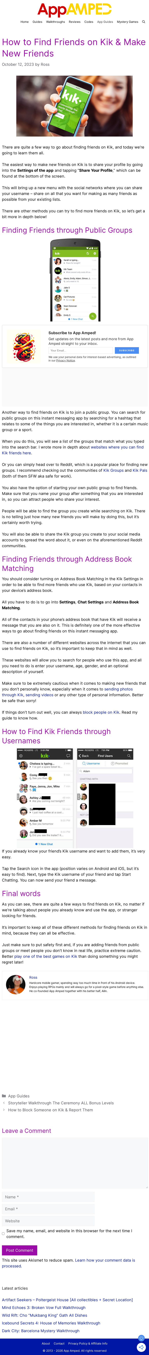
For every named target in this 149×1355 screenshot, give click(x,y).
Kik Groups (113, 470)
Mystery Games (127, 22)
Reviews (75, 22)
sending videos (39, 695)
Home (25, 22)
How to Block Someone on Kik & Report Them (50, 1110)
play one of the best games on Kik (45, 956)
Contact (59, 1343)
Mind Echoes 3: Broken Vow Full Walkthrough (44, 1307)
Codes (88, 22)
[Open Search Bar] (143, 22)
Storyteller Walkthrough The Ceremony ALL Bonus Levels (61, 1103)
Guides (37, 22)
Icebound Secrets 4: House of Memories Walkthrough (51, 1323)
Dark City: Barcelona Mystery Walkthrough (41, 1331)
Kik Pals (140, 470)
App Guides (105, 22)
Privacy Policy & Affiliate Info (87, 1343)
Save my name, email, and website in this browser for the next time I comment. (69, 1234)
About (46, 1343)
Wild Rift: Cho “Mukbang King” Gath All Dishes (44, 1315)
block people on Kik (101, 712)
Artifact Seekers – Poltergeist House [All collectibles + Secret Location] (67, 1300)
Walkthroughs (55, 22)
